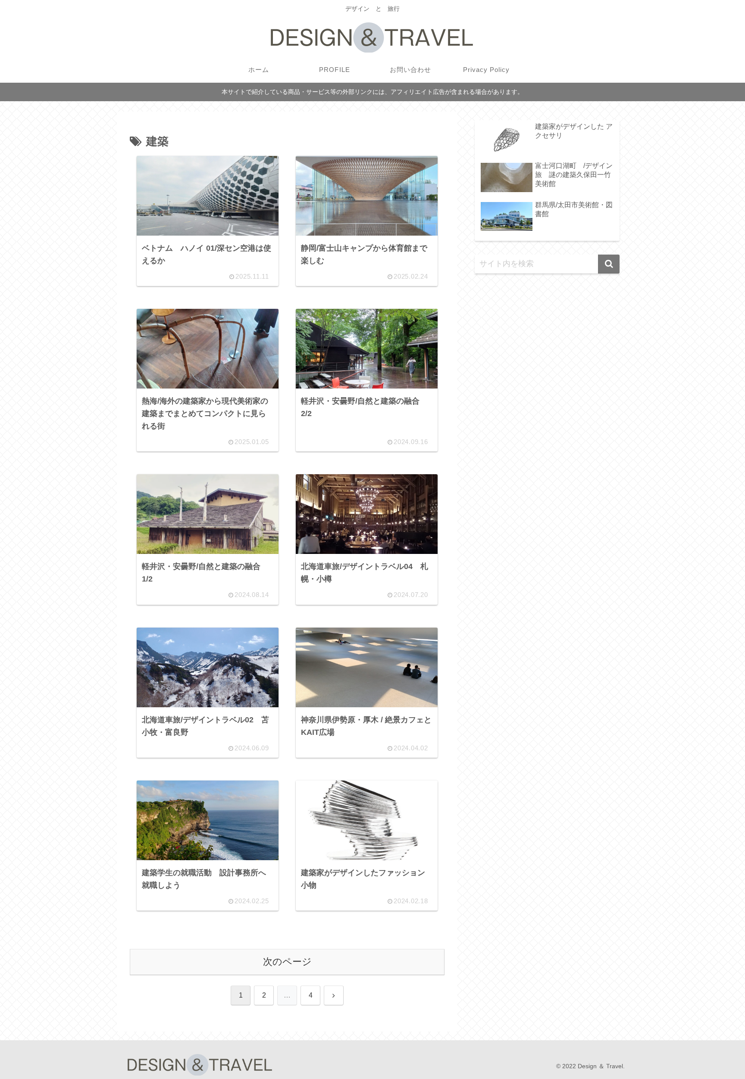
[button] (609, 264)
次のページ (287, 961)
